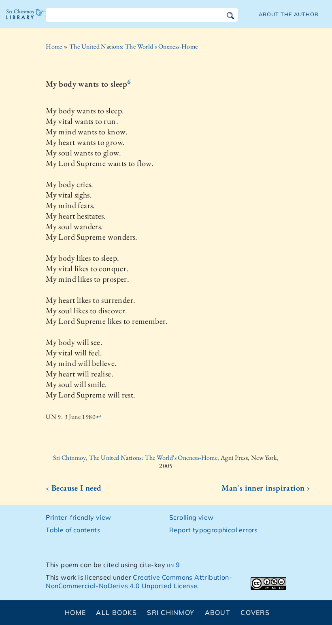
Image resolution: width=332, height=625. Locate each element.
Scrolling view (191, 517)
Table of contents (73, 530)
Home (54, 46)
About (217, 612)
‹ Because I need (73, 488)
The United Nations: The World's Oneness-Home (133, 46)
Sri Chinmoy (170, 612)
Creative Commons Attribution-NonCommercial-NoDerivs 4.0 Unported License (139, 581)
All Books (116, 612)
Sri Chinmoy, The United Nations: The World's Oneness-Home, (137, 457)
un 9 (173, 565)
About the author (289, 14)
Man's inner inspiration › (265, 488)
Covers (255, 612)
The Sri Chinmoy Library (26, 20)
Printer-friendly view (78, 517)
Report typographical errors (213, 530)
